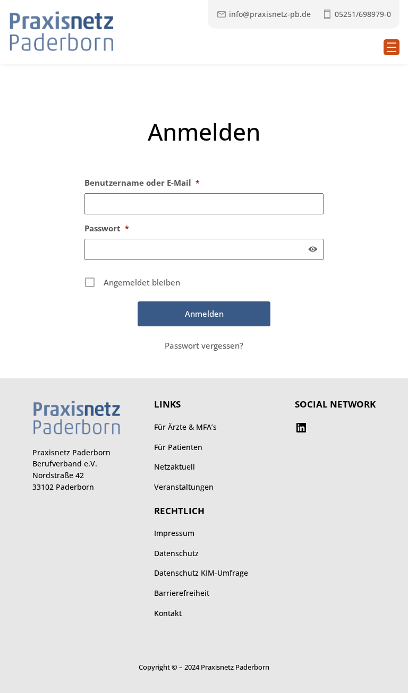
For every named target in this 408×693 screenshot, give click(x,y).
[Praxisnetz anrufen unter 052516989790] (356, 14)
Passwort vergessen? (204, 345)
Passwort (106, 228)
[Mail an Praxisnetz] (263, 14)
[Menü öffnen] (392, 47)
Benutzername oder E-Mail (142, 182)
